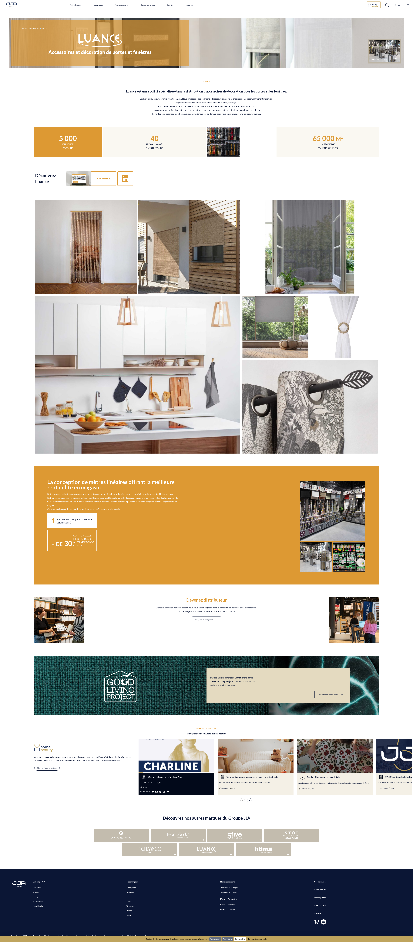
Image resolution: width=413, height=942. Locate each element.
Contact (397, 5)
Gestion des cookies (111, 936)
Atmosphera (131, 887)
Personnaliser (240, 939)
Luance (129, 911)
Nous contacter (320, 905)
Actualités (189, 5)
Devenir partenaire (148, 5)
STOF (128, 901)
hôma (128, 915)
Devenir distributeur (227, 905)
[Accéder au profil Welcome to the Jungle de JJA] (316, 921)
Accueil (25, 28)
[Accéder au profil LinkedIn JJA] (323, 921)
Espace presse (320, 897)
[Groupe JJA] (11, 5)
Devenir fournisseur (227, 909)
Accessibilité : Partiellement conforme (136, 936)
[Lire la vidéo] (395, 58)
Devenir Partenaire (228, 899)
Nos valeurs (37, 892)
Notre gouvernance (40, 897)
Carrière (170, 5)
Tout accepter (215, 939)
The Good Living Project (229, 887)
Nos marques (98, 5)
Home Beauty (320, 889)
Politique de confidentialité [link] (257, 939)
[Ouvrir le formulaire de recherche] (387, 5)
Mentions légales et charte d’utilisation (58, 936)
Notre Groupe (75, 5)
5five (128, 897)
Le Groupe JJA (39, 882)
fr (408, 5)
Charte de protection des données (88, 936)
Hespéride (130, 892)
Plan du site (37, 936)
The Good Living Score (228, 892)
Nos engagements (121, 5)
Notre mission (38, 901)
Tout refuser (227, 939)
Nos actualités (320, 882)
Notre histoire (38, 906)
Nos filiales (37, 887)
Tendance (129, 906)
